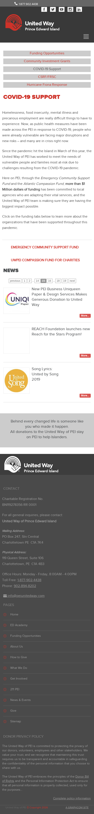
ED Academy (19, 625)
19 (64, 280)
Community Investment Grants (47, 61)
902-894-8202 (25, 586)
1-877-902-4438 (29, 580)
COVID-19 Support (47, 69)
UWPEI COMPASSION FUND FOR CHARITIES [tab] (45, 260)
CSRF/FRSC (47, 77)
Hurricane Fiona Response (47, 85)
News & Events (20, 700)
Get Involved (18, 678)
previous (15, 280)
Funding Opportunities (47, 53)
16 (49, 280)
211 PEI (14, 689)
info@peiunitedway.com (26, 596)
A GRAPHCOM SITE (77, 807)
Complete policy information (72, 798)
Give (13, 711)
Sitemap (15, 721)
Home (14, 614)
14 (37, 280)
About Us (16, 646)
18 (58, 280)
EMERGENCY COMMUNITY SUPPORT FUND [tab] (45, 247)
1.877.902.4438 (28, 4)
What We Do (18, 668)
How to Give (18, 657)
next (72, 280)
